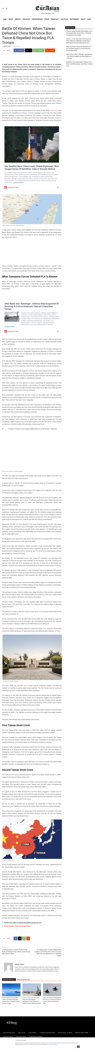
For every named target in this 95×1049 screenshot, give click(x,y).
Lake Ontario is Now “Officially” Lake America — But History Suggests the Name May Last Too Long (79, 56)
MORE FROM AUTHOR (23, 979)
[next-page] (6, 1007)
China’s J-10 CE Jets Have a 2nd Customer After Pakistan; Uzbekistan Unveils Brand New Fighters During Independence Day (78, 41)
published (53, 110)
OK (78, 1046)
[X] (6, 8)
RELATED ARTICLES (9, 979)
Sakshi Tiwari (7, 46)
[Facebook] (3, 8)
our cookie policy (52, 1044)
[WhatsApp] (24, 938)
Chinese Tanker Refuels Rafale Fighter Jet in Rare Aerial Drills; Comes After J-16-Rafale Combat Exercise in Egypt (79, 33)
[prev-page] (3, 1007)
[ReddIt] (28, 938)
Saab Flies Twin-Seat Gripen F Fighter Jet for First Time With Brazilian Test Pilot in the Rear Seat (79, 64)
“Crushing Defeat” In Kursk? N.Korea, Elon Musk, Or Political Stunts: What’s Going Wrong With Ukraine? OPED (16, 952)
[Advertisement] (31, 58)
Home (3, 24)
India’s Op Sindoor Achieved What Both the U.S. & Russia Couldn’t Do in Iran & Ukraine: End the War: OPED (78, 48)
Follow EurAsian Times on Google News (17, 926)
